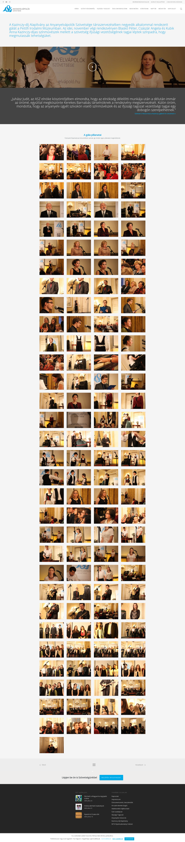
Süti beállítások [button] (106, 839)
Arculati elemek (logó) (119, 805)
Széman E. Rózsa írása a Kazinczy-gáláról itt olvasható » (155, 114)
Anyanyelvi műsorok (119, 818)
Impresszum (116, 799)
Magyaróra (134, 9)
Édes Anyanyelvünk (119, 9)
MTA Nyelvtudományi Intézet (122, 824)
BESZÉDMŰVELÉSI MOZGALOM (141, 2)
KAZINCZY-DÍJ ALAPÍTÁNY (158, 2)
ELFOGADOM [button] (129, 839)
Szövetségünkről (88, 9)
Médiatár (162, 9)
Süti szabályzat (117, 812)
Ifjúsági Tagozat (103, 9)
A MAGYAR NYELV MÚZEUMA (174, 2)
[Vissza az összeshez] (94, 764)
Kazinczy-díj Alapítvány (120, 821)
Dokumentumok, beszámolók (122, 802)
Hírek (77, 9)
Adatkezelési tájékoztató (120, 809)
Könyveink (144, 9)
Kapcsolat (172, 9)
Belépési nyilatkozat (111, 777)
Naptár (153, 9)
